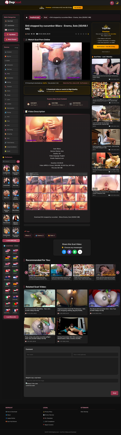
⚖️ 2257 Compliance (48, 421)
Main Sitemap (84, 411)
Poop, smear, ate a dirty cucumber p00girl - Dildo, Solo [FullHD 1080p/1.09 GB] (38, 337)
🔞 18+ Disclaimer (48, 418)
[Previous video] (26, 272)
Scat (45, 17)
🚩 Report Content (48, 424)
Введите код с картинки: (33, 377)
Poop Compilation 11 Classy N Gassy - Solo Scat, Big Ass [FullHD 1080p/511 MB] (106, 147)
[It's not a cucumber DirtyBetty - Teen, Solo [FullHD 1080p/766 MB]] (39, 298)
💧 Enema (38, 235)
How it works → (106, 51)
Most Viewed (11, 39)
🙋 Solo (50, 235)
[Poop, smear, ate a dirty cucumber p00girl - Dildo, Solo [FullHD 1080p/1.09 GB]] (39, 326)
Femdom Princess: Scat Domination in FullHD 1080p (106, 169)
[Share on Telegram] (64, 252)
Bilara (27, 235)
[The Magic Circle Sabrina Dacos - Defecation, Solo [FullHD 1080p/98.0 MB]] (106, 182)
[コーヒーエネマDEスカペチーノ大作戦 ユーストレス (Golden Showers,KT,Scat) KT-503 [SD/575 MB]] (106, 90)
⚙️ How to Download (11, 411)
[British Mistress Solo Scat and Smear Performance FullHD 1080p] (106, 66)
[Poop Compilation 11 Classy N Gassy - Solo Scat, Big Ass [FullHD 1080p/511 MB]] (106, 137)
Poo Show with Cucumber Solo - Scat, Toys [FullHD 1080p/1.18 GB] (103, 309)
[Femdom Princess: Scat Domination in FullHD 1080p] (106, 160)
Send (114, 393)
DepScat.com (34, 17)
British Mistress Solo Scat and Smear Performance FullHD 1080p (105, 76)
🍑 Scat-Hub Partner (11, 421)
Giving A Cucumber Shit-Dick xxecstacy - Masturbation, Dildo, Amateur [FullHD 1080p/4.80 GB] (70, 338)
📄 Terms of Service (48, 415)
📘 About (8, 415)
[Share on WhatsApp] (75, 252)
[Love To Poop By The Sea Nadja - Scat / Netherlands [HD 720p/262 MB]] (106, 113)
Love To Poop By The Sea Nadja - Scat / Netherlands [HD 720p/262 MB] (103, 123)
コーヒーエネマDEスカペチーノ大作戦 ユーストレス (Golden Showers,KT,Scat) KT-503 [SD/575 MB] (105, 100)
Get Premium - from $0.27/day (106, 46)
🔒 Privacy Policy (47, 411)
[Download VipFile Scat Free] (13, 2)
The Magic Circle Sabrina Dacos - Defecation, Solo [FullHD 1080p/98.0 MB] (105, 192)
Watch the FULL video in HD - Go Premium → (76, 83)
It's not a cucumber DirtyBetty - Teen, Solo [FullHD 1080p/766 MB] (37, 309)
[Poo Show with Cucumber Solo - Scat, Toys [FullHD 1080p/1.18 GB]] (104, 298)
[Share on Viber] (69, 252)
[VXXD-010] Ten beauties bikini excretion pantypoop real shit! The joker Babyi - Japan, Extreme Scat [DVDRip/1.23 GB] (38, 279)
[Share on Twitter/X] (80, 252)
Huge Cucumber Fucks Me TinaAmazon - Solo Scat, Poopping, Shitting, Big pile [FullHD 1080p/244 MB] (71, 309)
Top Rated (11, 34)
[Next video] (117, 272)
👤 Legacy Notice (10, 418)
